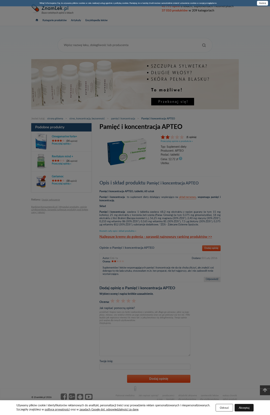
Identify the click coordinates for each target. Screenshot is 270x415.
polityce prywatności (57, 409)
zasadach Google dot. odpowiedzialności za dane (108, 409)
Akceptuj (244, 407)
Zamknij (262, 3)
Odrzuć (224, 407)
